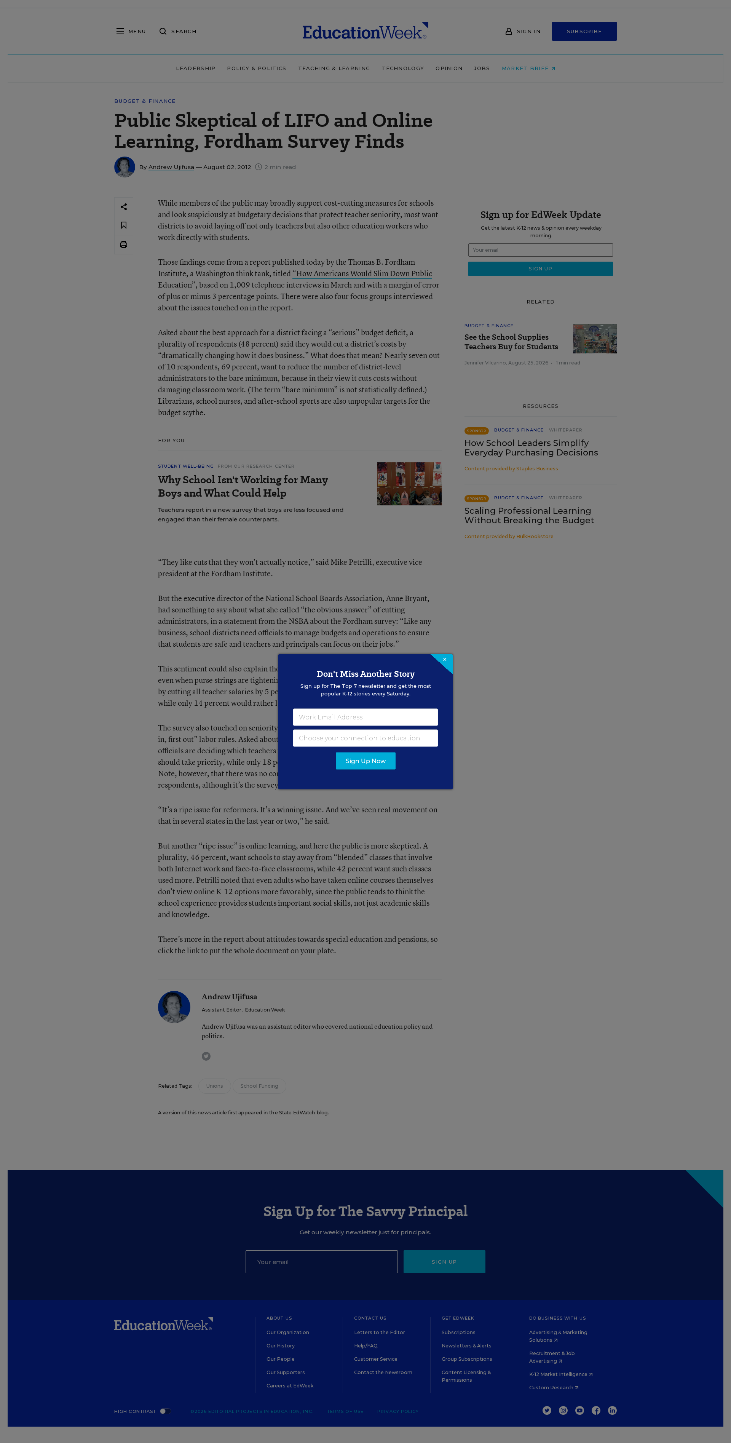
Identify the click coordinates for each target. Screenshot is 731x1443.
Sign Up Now (366, 760)
